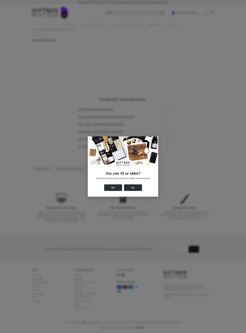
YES (113, 187)
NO (132, 187)
